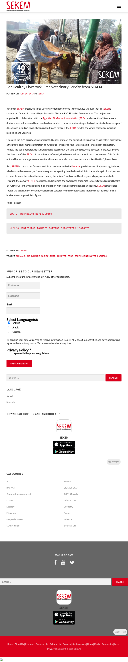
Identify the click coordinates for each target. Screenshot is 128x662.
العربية (9, 395)
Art (8, 481)
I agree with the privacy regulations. (31, 353)
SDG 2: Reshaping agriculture (31, 213)
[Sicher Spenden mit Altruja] (1, 659)
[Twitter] (72, 562)
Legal (117, 644)
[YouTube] (63, 562)
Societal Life (70, 525)
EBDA (73, 128)
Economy (68, 506)
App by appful (113, 462)
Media (97, 644)
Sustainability (79, 644)
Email (9, 304)
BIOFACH (10, 487)
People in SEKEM (14, 519)
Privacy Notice (29, 343)
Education (11, 512)
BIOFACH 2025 (71, 487)
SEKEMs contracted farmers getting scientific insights (49, 227)
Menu (119, 6)
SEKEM (41, 93)
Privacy (51, 648)
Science (68, 519)
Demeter (76, 166)
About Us (19, 644)
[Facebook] (55, 562)
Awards (68, 481)
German (16, 331)
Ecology (23, 250)
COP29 (9, 500)
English (16, 322)
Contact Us (107, 644)
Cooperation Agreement (18, 494)
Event (67, 512)
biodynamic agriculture (41, 256)
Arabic (15, 327)
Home (10, 644)
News (90, 644)
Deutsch (10, 402)
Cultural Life (70, 500)
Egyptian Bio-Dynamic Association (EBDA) (64, 118)
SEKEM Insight (13, 525)
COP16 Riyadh (71, 494)
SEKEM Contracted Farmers (91, 256)
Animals (21, 256)
